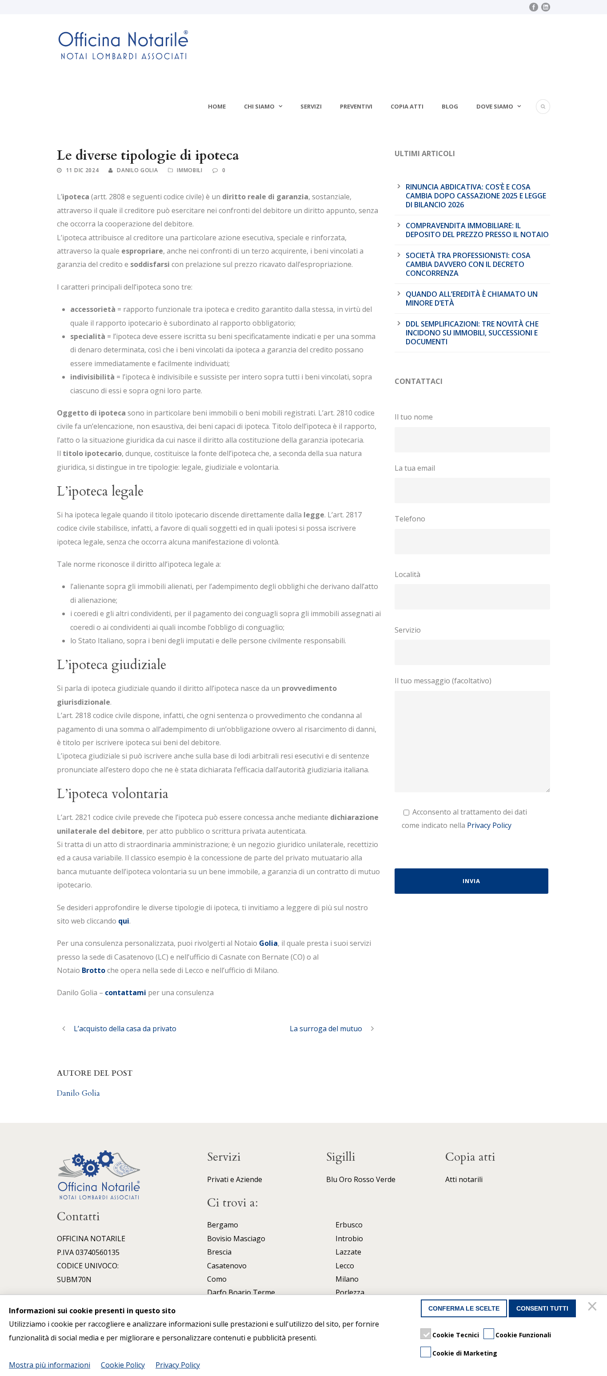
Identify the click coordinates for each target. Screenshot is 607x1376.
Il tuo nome (414, 417)
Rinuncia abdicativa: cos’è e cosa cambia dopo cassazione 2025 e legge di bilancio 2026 (476, 196)
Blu (331, 1179)
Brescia (219, 1252)
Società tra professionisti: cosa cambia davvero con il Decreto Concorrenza (468, 264)
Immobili (190, 170)
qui (123, 921)
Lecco (344, 1266)
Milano (347, 1279)
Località (407, 574)
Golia (268, 943)
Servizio (408, 630)
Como (217, 1279)
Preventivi (356, 106)
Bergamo (222, 1225)
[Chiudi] (594, 1308)
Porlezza (349, 1292)
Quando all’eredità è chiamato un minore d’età (472, 298)
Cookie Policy (123, 1365)
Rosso (364, 1179)
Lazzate (348, 1252)
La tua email (415, 468)
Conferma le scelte (463, 1308)
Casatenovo (227, 1266)
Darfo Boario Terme (241, 1292)
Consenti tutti (542, 1308)
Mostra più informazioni (49, 1365)
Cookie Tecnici (455, 1335)
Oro (345, 1179)
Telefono (410, 519)
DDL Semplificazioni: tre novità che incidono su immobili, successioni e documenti (472, 333)
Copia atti (407, 106)
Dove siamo (494, 106)
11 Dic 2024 (82, 170)
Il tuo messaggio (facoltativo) (443, 681)
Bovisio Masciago (236, 1238)
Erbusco (349, 1225)
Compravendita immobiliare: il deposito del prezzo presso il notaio (477, 230)
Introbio (349, 1238)
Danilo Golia (137, 170)
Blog (450, 106)
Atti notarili (464, 1179)
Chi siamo (259, 106)
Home (217, 106)
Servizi (311, 106)
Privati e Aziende (234, 1179)
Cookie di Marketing (464, 1353)
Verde (385, 1179)
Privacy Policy (489, 825)
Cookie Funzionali (523, 1335)
